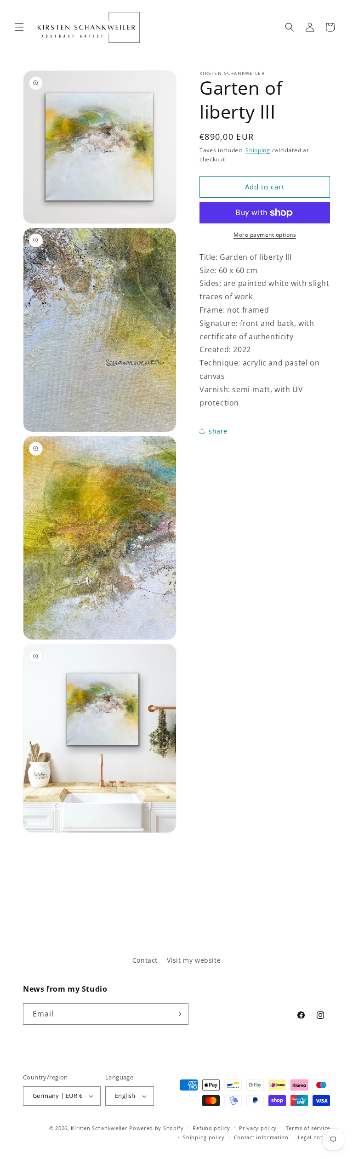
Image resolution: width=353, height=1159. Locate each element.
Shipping (257, 150)
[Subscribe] (178, 1014)
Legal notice (314, 1137)
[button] (19, 27)
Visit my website (194, 960)
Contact (145, 960)
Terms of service (308, 1128)
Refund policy (211, 1128)
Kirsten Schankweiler (100, 1128)
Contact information (261, 1137)
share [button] (218, 431)
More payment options (264, 235)
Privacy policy (258, 1128)
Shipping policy (204, 1137)
